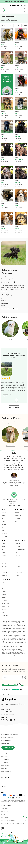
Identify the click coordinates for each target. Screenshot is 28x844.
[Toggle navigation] (3, 6)
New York (17, 567)
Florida (3, 589)
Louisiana (4, 597)
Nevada (4, 524)
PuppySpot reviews (6, 771)
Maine (16, 552)
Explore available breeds (7, 737)
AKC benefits (4, 762)
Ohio (3, 570)
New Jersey (18, 564)
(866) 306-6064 (8, 711)
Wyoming (4, 536)
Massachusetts (19, 558)
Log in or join (4, 756)
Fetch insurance (5, 765)
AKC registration (5, 759)
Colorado (4, 515)
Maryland (17, 555)
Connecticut (18, 543)
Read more (14, 20)
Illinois (3, 543)
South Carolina (5, 606)
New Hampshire (19, 561)
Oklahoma (17, 518)
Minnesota (4, 558)
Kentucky (4, 594)
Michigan (4, 555)
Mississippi (4, 600)
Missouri (4, 561)
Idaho (3, 518)
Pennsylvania (18, 570)
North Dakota (5, 567)
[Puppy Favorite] (11, 30)
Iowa (3, 549)
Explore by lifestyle (6, 740)
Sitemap (3, 814)
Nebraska (4, 564)
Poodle (10, 340)
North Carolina (5, 603)
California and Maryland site (8, 820)
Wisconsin (4, 575)
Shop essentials (5, 743)
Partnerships (4, 768)
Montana (4, 521)
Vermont (17, 575)
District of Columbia (20, 549)
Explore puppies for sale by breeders (10, 734)
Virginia (3, 612)
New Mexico (18, 515)
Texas (16, 521)
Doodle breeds (10, 446)
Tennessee (4, 609)
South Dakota (5, 573)
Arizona (17, 512)
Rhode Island (18, 573)
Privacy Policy (4, 811)
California (4, 512)
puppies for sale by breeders (14, 505)
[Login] (25, 6)
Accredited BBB (5, 817)
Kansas (3, 552)
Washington (5, 533)
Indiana (3, 546)
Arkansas (4, 586)
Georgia (4, 591)
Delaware (17, 546)
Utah (3, 530)
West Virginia (5, 615)
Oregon (3, 527)
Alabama (4, 583)
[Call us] (22, 6)
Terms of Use (4, 808)
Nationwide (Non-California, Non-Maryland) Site (12, 823)
